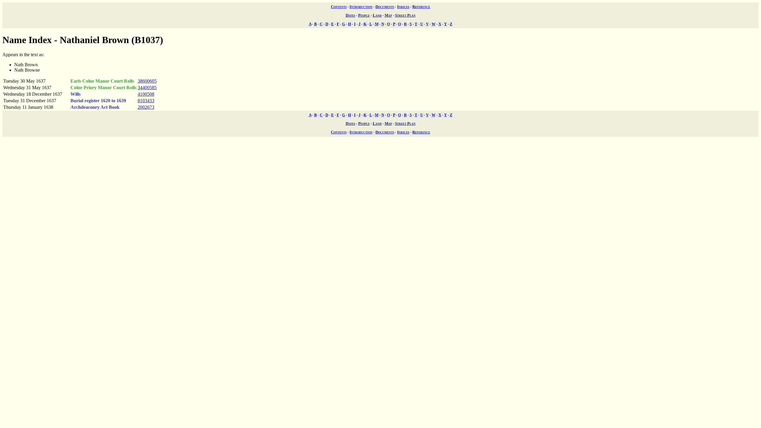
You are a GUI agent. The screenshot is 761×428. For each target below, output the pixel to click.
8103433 (146, 100)
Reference (421, 6)
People (364, 15)
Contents (339, 6)
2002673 (146, 107)
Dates (350, 15)
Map (388, 15)
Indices (403, 6)
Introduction (361, 6)
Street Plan (405, 15)
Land (377, 15)
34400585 (147, 87)
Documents (384, 6)
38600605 (147, 81)
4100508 (146, 94)
